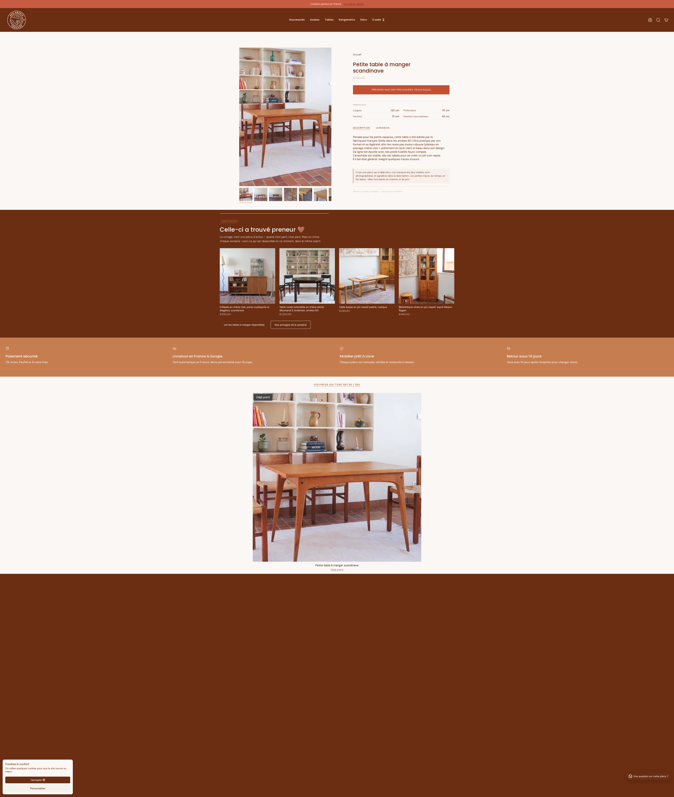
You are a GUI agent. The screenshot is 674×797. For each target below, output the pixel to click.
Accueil (357, 54)
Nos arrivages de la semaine (291, 324)
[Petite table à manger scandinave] (337, 477)
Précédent (239, 116)
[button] (297, 20)
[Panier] (666, 20)
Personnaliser (37, 788)
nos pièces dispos (353, 3)
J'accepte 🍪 (37, 780)
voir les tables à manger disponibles (244, 324)
